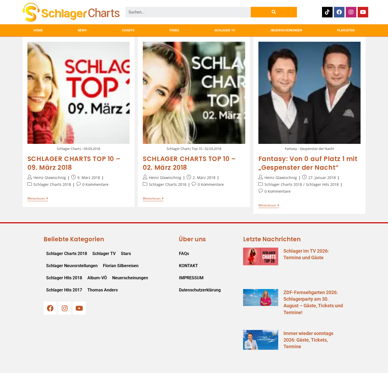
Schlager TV (104, 253)
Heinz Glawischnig (50, 177)
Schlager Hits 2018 (322, 184)
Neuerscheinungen (130, 277)
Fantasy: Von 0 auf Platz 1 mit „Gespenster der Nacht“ (308, 163)
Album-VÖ (97, 277)
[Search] (274, 12)
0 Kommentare (95, 184)
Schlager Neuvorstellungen (72, 265)
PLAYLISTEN (345, 30)
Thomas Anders (102, 289)
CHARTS (128, 30)
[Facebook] (339, 12)
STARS (174, 30)
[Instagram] (351, 12)
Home (38, 30)
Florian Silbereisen (121, 265)
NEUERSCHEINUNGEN (286, 30)
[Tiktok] (327, 12)
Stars (126, 253)
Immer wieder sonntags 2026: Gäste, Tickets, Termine (308, 339)
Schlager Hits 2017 (64, 289)
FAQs (184, 253)
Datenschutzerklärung (200, 289)
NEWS (82, 30)
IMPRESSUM (191, 277)
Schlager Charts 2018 (52, 184)
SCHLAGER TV (224, 30)
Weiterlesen (37, 199)
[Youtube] (363, 12)
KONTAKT (188, 265)
